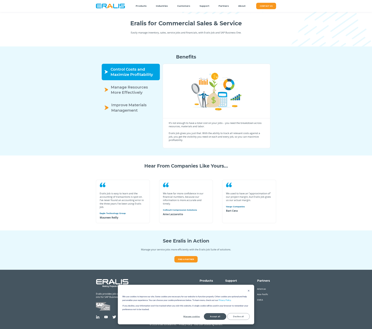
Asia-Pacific (262, 294)
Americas (261, 289)
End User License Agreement (208, 324)
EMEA (260, 300)
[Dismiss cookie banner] (249, 291)
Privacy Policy (225, 300)
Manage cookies (191, 316)
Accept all (215, 316)
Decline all (238, 316)
